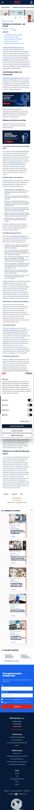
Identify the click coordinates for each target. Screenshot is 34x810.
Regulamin (6, 790)
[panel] (31, 3)
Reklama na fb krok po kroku (11, 37)
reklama (6, 494)
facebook (14, 494)
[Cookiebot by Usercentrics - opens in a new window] (25, 374)
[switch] (30, 405)
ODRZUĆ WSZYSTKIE (17, 435)
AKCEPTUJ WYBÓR (17, 430)
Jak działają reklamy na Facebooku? (13, 34)
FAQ (17, 776)
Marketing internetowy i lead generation (17, 761)
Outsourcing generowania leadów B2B (17, 742)
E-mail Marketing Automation (17, 737)
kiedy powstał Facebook (11, 47)
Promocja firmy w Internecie (11, 78)
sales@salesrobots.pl (17, 729)
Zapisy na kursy (17, 753)
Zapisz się (17, 706)
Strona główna (5, 7)
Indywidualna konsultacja (17, 779)
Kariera (17, 784)
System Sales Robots (17, 740)
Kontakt (17, 773)
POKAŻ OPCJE (24, 421)
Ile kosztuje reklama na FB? (11, 41)
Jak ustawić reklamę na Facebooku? (13, 39)
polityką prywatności (17, 699)
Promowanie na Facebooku (10, 330)
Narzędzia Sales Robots (17, 759)
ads (22, 494)
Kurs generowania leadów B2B (17, 764)
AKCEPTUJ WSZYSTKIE (17, 426)
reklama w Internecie (19, 236)
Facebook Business (16, 162)
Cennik (17, 745)
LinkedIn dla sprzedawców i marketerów (17, 756)
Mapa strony (27, 790)
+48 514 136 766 (17, 726)
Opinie (17, 781)
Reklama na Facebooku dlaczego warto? (14, 43)
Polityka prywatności (16, 790)
